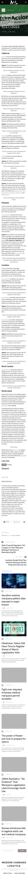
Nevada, (16, 191)
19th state (16, 450)
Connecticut (12, 193)
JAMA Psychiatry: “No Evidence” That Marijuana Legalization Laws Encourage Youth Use (13, 785)
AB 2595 (4, 156)
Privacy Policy (7, 873)
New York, (22, 191)
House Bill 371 (6, 215)
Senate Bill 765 (6, 370)
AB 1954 (4, 136)
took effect (5, 405)
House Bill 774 (6, 279)
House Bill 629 (6, 297)
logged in (9, 535)
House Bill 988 (6, 320)
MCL (4, 608)
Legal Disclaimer (19, 873)
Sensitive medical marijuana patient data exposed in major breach (13, 600)
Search (22, 850)
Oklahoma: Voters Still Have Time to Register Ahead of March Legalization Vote (13, 648)
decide (22, 455)
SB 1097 (22, 113)
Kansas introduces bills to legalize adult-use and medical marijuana (14, 831)
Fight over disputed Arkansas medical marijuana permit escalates (12, 694)
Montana (19, 193)
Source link (5, 477)
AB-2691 (4, 75)
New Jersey (5, 193)
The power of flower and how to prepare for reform (14, 738)
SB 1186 (4, 57)
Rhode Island (5, 194)
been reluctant (18, 253)
